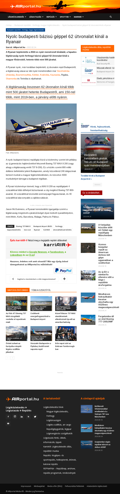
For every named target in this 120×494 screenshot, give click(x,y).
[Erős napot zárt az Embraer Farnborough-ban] (66, 333)
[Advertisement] (60, 380)
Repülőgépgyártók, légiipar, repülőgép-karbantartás (14, 308)
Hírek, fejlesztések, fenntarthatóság (100, 128)
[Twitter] (35, 416)
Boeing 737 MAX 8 (23, 226)
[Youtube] (8, 423)
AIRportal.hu (19, 47)
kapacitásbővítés (14, 230)
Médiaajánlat (39, 486)
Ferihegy (58, 226)
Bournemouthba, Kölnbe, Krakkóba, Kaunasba (38, 75)
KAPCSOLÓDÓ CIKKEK (18, 290)
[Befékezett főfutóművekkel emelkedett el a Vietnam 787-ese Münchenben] (86, 409)
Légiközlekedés (16, 16)
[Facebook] (8, 416)
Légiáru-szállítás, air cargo (14, 339)
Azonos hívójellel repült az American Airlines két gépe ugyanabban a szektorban (105, 253)
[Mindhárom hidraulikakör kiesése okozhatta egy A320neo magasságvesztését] (88, 298)
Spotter (64, 16)
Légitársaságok (62, 340)
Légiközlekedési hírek (53, 407)
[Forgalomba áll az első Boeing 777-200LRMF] (88, 320)
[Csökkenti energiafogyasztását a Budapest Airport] (41, 303)
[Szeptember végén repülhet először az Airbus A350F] (86, 445)
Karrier (78, 16)
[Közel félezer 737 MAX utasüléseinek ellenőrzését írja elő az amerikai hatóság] (66, 303)
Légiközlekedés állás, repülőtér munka (97, 48)
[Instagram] (15, 416)
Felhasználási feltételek (74, 486)
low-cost (27, 230)
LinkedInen (16, 255)
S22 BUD (46, 230)
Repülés (51, 16)
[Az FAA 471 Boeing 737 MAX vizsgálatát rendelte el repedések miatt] (16, 303)
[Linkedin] (21, 416)
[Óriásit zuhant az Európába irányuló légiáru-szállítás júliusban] (16, 333)
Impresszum (26, 486)
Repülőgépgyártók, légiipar (58, 429)
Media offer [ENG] (54, 486)
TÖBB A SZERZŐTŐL (41, 290)
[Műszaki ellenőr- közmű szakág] (89, 71)
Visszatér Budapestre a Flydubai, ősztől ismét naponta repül (40, 346)
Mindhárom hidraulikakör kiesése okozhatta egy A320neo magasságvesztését (108, 301)
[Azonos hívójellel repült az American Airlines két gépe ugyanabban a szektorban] (88, 248)
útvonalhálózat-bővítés (62, 230)
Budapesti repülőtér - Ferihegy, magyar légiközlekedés (37, 25)
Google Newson (38, 252)
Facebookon (57, 252)
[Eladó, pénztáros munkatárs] (89, 81)
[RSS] (28, 416)
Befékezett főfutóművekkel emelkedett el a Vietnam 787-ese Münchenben (102, 411)
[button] (110, 16)
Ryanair (37, 230)
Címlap (9, 25)
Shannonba (11, 78)
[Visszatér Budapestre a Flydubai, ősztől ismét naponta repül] (41, 333)
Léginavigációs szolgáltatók (59, 433)
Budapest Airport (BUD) (43, 226)
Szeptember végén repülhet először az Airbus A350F (97, 210)
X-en (31, 255)
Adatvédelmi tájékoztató (97, 486)
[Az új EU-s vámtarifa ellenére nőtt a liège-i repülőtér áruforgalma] (88, 275)
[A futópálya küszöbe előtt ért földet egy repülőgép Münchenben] (88, 228)
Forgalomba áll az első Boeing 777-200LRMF (106, 319)
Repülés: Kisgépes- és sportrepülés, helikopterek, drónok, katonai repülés (59, 459)
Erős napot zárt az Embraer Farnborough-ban (65, 346)
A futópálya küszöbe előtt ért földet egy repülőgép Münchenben (105, 230)
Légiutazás (35, 16)
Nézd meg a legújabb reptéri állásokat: (47, 240)
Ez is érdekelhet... (92, 192)
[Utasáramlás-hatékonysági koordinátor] (89, 60)
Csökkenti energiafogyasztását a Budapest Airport (40, 316)
